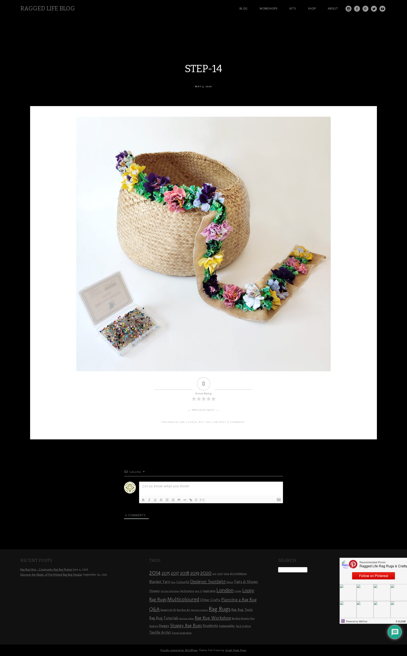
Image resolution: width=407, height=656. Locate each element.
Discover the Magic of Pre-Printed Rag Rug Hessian (51, 574)
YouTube (382, 9)
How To (198, 591)
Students (210, 625)
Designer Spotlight (208, 581)
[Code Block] (185, 499)
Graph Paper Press (235, 650)
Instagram (348, 9)
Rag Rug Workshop (213, 617)
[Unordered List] (173, 499)
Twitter (374, 9)
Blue (173, 582)
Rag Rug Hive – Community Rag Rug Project (46, 569)
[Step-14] (203, 370)
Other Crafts (210, 600)
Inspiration (209, 591)
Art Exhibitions (238, 573)
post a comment (232, 422)
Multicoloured (183, 599)
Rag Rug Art (183, 609)
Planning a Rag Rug (238, 599)
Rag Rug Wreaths (240, 618)
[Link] (191, 499)
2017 (175, 573)
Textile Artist (160, 632)
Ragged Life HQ (168, 609)
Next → (213, 410)
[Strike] (161, 499)
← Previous (197, 410)
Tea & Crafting (243, 626)
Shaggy (164, 626)
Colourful (182, 582)
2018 (184, 573)
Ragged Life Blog (47, 8)
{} (196, 499)
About (333, 8)
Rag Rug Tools (242, 610)
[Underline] (155, 499)
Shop (312, 8)
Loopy (237, 591)
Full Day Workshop (170, 591)
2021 (214, 573)
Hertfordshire (187, 591)
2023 (220, 573)
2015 (166, 573)
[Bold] (143, 499)
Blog (244, 8)
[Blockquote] (179, 499)
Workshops (268, 8)
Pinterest (365, 9)
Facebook (357, 9)
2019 (194, 573)
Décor (229, 582)
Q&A (154, 609)
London (225, 590)
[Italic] (149, 499)
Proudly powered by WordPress (178, 650)
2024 (226, 573)
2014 (155, 572)
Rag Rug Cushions (199, 610)
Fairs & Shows (246, 581)
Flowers (154, 591)
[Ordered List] (167, 499)
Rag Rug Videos (186, 618)
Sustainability (227, 626)
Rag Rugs (219, 608)
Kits (293, 8)
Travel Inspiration (182, 632)
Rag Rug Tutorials (163, 618)
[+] (202, 499)
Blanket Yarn (159, 581)
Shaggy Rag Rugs (186, 625)
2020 (206, 572)
